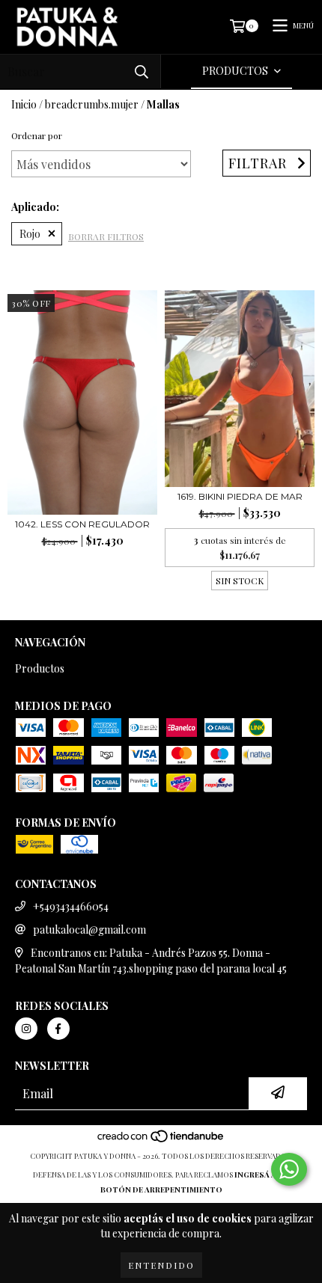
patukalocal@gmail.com (89, 929)
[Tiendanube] (161, 1141)
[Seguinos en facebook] (58, 1028)
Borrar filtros (106, 236)
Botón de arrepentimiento (161, 1189)
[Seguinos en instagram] (26, 1028)
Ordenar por (36, 135)
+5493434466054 (71, 906)
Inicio (24, 104)
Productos (39, 668)
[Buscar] (142, 71)
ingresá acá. (262, 1174)
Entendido (161, 1265)
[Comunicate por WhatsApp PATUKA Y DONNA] (289, 1169)
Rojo (29, 234)
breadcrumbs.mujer (92, 104)
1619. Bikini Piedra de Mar (240, 496)
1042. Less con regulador (82, 524)
